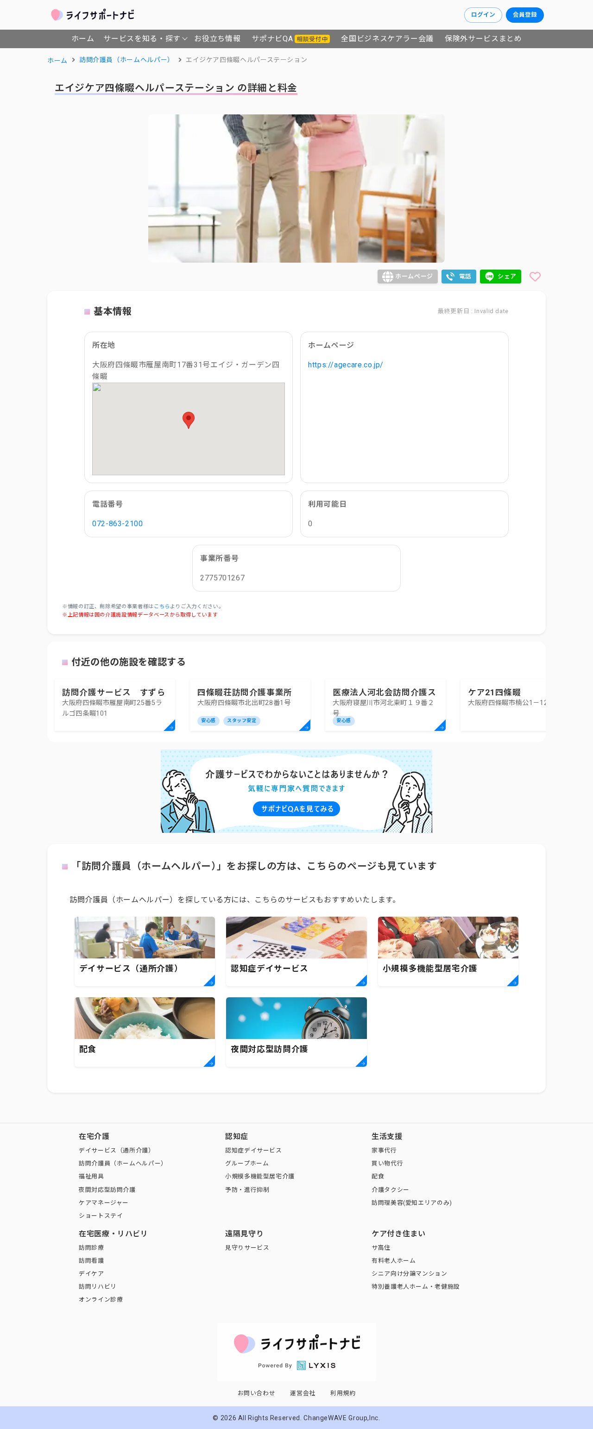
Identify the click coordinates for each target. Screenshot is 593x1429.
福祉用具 (91, 1176)
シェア (507, 276)
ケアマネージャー (104, 1202)
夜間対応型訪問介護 (107, 1189)
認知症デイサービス (253, 1150)
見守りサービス (247, 1247)
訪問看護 (91, 1260)
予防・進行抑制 (247, 1189)
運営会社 (302, 1393)
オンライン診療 (101, 1299)
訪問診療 (91, 1247)
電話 (465, 276)
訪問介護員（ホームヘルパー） (123, 1163)
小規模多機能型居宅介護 (260, 1176)
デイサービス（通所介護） (117, 1150)
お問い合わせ (257, 1393)
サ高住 (381, 1247)
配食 (378, 1176)
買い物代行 (387, 1163)
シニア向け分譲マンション (410, 1273)
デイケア (91, 1273)
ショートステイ (101, 1215)
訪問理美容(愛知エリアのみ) (412, 1202)
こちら (162, 607)
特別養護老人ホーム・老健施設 (416, 1286)
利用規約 (343, 1393)
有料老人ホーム (394, 1260)
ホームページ (414, 276)
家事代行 (384, 1150)
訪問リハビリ (98, 1286)
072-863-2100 (117, 523)
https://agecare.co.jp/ (346, 364)
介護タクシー (391, 1189)
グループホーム (247, 1163)
